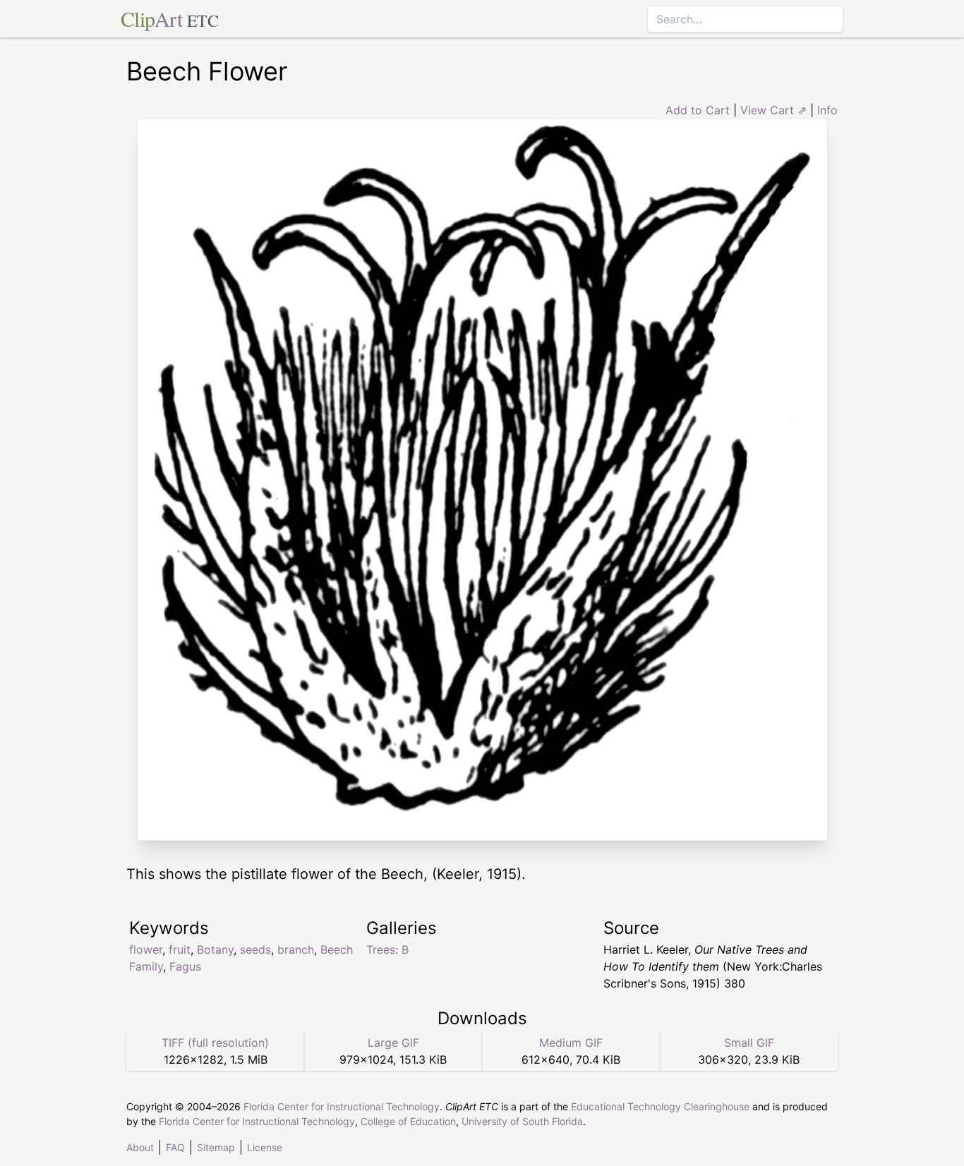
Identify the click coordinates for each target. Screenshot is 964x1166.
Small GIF (749, 1043)
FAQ (175, 1147)
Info (827, 110)
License (264, 1147)
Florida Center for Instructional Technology (341, 1106)
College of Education (408, 1121)
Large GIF (393, 1043)
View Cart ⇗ (773, 110)
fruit (180, 949)
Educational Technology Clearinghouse (660, 1106)
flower (145, 949)
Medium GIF (571, 1043)
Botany (215, 949)
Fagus (185, 966)
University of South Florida (522, 1121)
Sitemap (216, 1147)
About (140, 1147)
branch (295, 949)
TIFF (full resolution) (215, 1043)
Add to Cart (697, 110)
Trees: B (387, 949)
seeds (255, 949)
